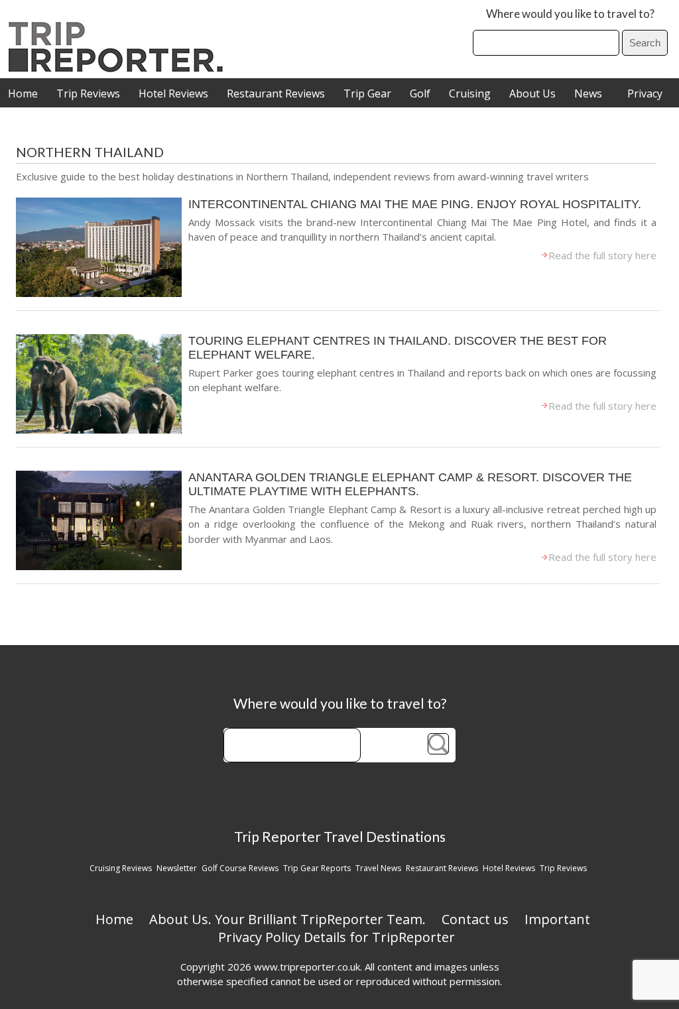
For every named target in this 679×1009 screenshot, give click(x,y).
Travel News (378, 868)
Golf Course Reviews (240, 868)
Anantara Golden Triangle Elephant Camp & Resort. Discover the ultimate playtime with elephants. (410, 484)
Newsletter (176, 868)
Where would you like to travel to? (570, 14)
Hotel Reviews (173, 93)
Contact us (475, 919)
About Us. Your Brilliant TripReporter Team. (287, 919)
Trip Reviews (88, 93)
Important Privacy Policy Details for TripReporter (404, 928)
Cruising (470, 93)
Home (23, 93)
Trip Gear (367, 93)
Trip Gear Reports (317, 868)
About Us (532, 93)
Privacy (644, 93)
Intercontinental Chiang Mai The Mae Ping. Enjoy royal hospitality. (414, 204)
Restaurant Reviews (276, 93)
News (588, 93)
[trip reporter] (120, 68)
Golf (420, 93)
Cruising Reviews (121, 868)
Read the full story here (602, 255)
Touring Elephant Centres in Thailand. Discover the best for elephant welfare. (397, 347)
